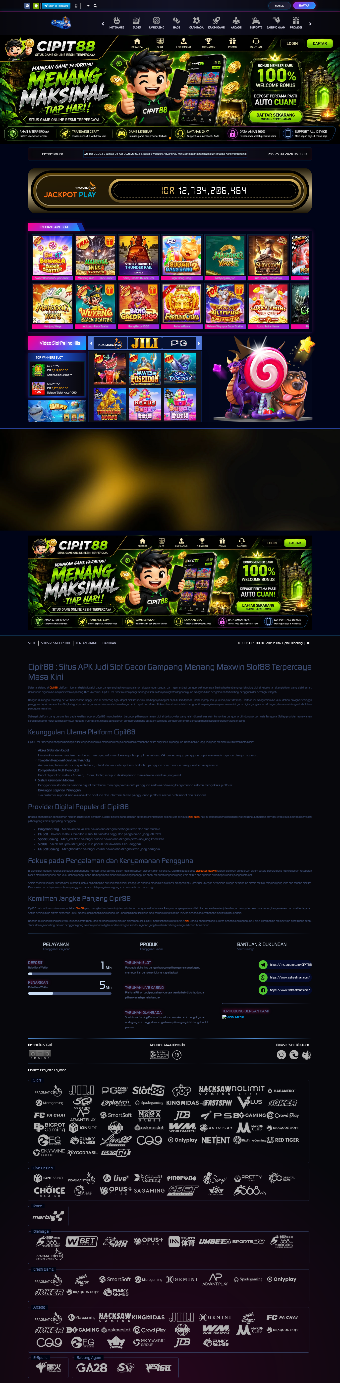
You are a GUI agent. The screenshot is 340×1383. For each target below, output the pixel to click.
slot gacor (194, 817)
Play (87, 195)
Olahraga (196, 27)
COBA (113, 364)
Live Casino (156, 27)
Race (176, 27)
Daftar (304, 5)
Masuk (279, 5)
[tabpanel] (170, 89)
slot (187, 921)
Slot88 (80, 908)
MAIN (56, 255)
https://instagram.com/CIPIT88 (291, 965)
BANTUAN (109, 643)
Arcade (236, 27)
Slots (137, 27)
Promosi (296, 27)
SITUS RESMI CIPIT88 (55, 643)
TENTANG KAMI (86, 643)
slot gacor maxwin (206, 870)
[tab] (110, 343)
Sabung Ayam (276, 27)
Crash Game (216, 27)
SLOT (31, 643)
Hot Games (117, 27)
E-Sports (256, 27)
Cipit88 (54, 687)
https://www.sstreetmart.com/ (290, 977)
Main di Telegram (58, 5)
